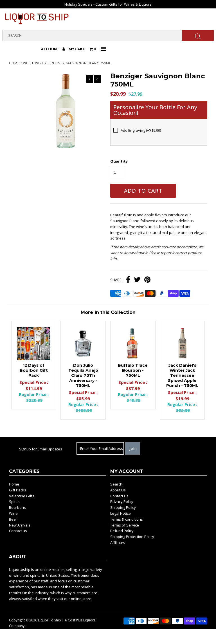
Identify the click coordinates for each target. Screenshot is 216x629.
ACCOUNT (50, 48)
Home (14, 63)
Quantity (119, 161)
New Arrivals (19, 525)
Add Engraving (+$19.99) (141, 130)
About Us (118, 490)
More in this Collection (108, 312)
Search (116, 484)
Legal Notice (120, 513)
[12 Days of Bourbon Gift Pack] (33, 343)
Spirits (14, 501)
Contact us (18, 530)
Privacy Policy (121, 501)
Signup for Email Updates (40, 449)
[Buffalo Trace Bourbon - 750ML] (132, 343)
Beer (13, 519)
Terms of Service (124, 525)
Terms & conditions (126, 519)
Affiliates (117, 542)
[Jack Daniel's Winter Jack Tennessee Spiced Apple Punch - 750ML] (182, 343)
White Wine (33, 63)
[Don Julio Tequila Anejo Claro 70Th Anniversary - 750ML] (83, 343)
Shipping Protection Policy (132, 536)
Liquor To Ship (49, 620)
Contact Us (119, 495)
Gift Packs (17, 490)
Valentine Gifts (21, 495)
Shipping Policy (123, 507)
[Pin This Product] (147, 280)
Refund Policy (122, 530)
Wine (13, 513)
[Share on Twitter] (137, 280)
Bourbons (17, 507)
